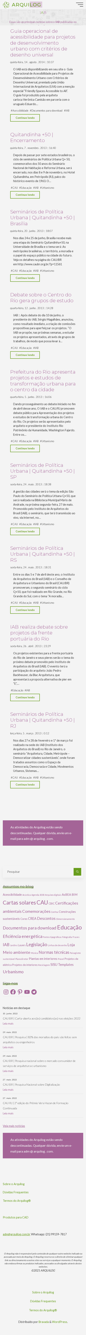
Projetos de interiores (25, 964)
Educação (26, 187)
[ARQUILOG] (6, 4)
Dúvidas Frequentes (16, 1192)
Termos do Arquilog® (17, 1200)
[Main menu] (79, 5)
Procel (61, 959)
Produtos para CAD (15, 1217)
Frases (76, 937)
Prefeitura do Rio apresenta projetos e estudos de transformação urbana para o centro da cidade (43, 380)
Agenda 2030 (37, 894)
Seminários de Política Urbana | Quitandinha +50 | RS (42, 554)
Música (34, 953)
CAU (15, 187)
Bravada (43, 1322)
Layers (22, 945)
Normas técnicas (54, 952)
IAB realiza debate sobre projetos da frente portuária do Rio (39, 633)
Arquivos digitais (53, 894)
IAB (67, 110)
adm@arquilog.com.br (16, 1234)
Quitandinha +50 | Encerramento (31, 137)
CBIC (52, 903)
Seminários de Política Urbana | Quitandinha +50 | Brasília (42, 217)
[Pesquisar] (77, 871)
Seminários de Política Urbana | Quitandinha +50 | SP (42, 471)
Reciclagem (44, 965)
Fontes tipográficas (52, 937)
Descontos (46, 918)
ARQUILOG (26, 4)
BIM (74, 894)
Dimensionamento (65, 919)
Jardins (13, 945)
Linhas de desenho (57, 945)
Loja (71, 944)
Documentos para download (47, 110)
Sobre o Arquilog (14, 1184)
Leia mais (8, 1023)
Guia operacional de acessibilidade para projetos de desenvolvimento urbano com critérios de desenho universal (42, 43)
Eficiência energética (22, 936)
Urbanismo (48, 187)
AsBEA (66, 894)
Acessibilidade (20, 110)
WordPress (59, 1322)
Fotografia (67, 937)
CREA (32, 918)
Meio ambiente (16, 952)
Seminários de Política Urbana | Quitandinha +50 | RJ (42, 720)
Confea (54, 912)
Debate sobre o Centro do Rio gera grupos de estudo (41, 297)
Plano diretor (21, 959)
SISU (53, 964)
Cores (23, 918)
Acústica (26, 894)
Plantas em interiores (43, 958)
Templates (66, 964)
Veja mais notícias (14, 1126)
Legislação (36, 944)
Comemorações (36, 911)
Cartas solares (19, 902)
